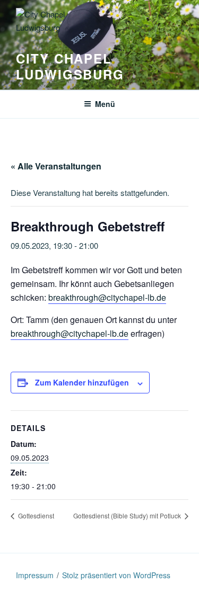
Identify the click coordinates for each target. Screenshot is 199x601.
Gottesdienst (35, 515)
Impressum (35, 575)
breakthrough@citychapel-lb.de (107, 297)
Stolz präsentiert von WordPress (116, 575)
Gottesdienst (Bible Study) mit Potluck (128, 515)
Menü (105, 103)
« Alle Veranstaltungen (56, 166)
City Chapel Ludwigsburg (70, 66)
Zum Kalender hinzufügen (82, 382)
